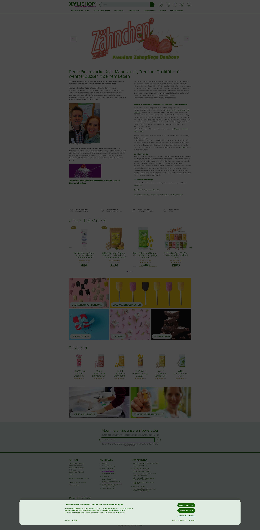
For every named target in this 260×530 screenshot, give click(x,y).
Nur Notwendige (186, 510)
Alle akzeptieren (186, 505)
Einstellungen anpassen (186, 515)
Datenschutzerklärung (179, 520)
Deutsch (67, 520)
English (74, 520)
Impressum (192, 520)
